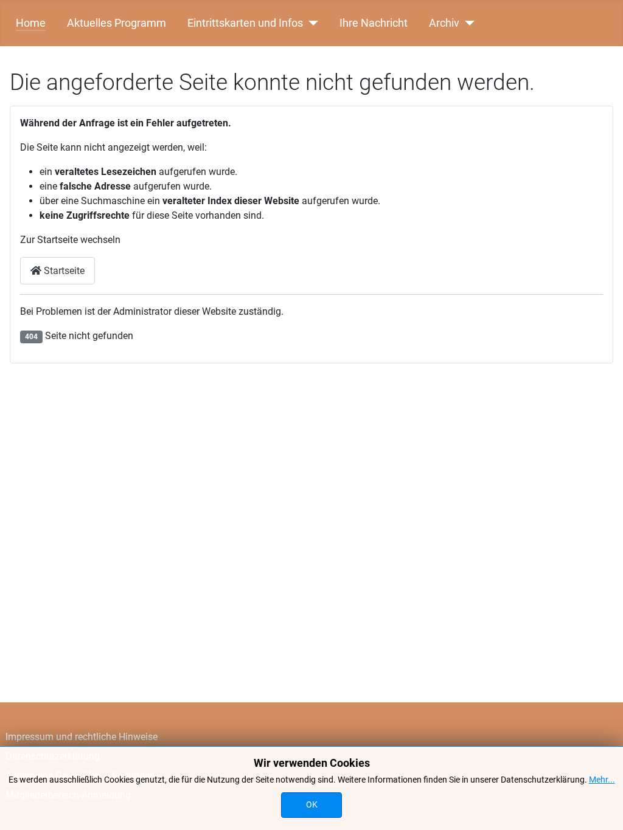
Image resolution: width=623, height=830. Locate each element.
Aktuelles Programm (116, 23)
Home (31, 23)
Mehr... (602, 779)
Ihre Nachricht (373, 23)
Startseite (63, 270)
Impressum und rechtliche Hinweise (81, 737)
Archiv (444, 23)
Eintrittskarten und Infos (245, 23)
